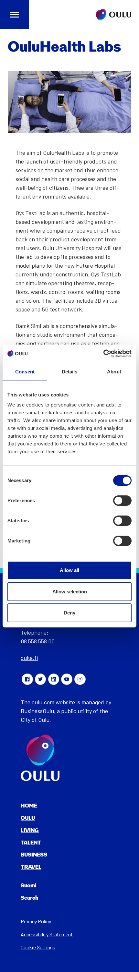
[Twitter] (40, 679)
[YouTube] (66, 679)
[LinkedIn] (53, 679)
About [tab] (114, 371)
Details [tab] (70, 371)
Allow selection (69, 591)
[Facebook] (27, 679)
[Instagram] (79, 679)
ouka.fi (29, 657)
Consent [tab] (25, 371)
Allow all (69, 570)
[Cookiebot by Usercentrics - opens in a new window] (103, 353)
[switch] (122, 500)
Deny (69, 612)
